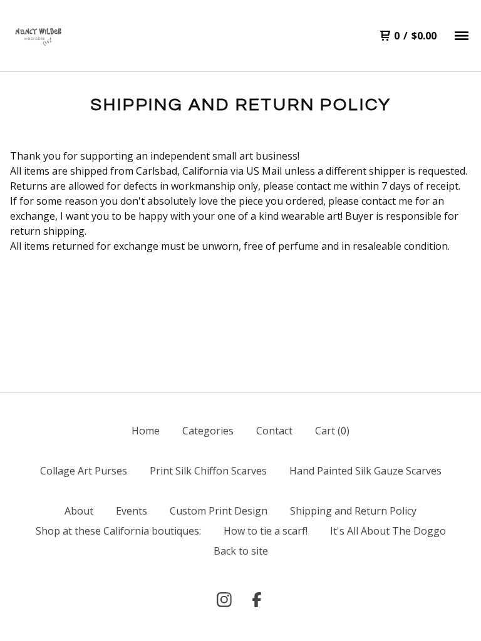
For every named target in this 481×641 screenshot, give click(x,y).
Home (146, 431)
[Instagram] (224, 599)
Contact (274, 431)
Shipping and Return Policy (353, 511)
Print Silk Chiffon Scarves (208, 471)
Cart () (332, 431)
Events (131, 511)
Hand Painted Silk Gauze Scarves (365, 471)
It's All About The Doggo (388, 531)
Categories (208, 431)
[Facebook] (257, 599)
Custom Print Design (218, 511)
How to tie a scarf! (266, 531)
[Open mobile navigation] (461, 36)
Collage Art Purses (83, 471)
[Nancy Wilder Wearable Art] (37, 36)
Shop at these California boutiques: (118, 531)
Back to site (241, 551)
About (79, 511)
